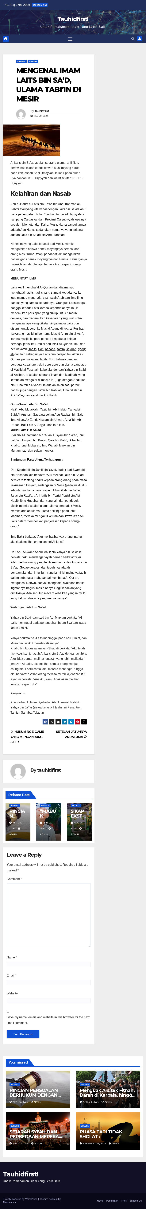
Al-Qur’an (65, 344)
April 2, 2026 (91, 1102)
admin (37, 1102)
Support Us (135, 1200)
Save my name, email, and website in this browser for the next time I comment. (48, 1020)
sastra (61, 349)
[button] (132, 38)
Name (12, 957)
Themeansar (9, 1202)
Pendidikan (112, 1200)
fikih (41, 349)
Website (12, 993)
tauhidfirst (42, 111)
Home (100, 1200)
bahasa (50, 349)
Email (11, 975)
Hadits (32, 349)
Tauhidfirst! (73, 19)
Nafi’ (13, 409)
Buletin (85, 1084)
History (33, 61)
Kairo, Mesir (49, 224)
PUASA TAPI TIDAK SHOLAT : (101, 1134)
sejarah (71, 349)
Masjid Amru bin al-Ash (66, 333)
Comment (14, 879)
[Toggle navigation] (70, 39)
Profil (124, 1200)
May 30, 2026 (21, 1102)
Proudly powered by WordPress (20, 1199)
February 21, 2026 (95, 1143)
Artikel (21, 61)
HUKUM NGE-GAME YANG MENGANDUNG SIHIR (27, 737)
